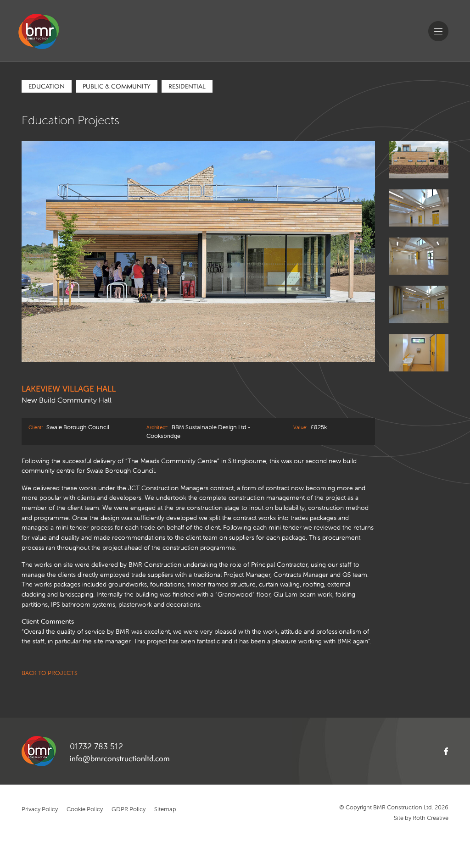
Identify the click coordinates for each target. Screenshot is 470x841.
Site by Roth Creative (421, 818)
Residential (187, 86)
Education (46, 86)
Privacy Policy (40, 809)
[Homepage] (55, 45)
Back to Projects (50, 673)
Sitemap (165, 809)
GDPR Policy (128, 809)
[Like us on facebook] (436, 751)
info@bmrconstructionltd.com (120, 758)
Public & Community (117, 86)
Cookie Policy (85, 809)
